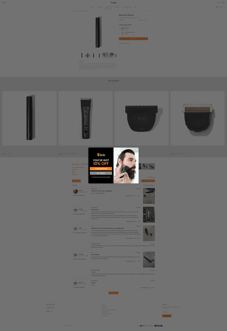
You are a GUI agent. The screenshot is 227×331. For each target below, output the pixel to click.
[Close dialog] (137, 149)
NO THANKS (101, 173)
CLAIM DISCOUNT (101, 169)
